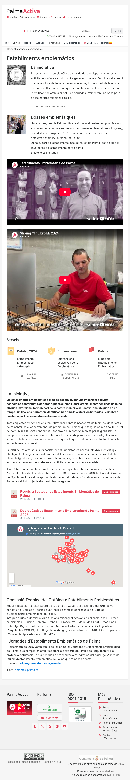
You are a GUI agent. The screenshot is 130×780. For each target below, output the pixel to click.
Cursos (43, 17)
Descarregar (111, 492)
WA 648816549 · (59, 36)
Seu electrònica (72, 42)
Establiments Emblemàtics (110, 729)
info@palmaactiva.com (83, 36)
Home (10, 49)
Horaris (119, 36)
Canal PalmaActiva (110, 717)
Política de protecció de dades (24, 761)
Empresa (56, 17)
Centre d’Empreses (109, 737)
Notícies (28, 42)
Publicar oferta (27, 17)
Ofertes (13, 17)
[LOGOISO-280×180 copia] (80, 714)
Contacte (106, 36)
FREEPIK (115, 774)
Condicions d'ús (53, 761)
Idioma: (105, 42)
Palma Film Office (112, 722)
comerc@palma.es (26, 670)
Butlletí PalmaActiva (110, 709)
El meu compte (73, 17)
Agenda (40, 42)
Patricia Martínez (105, 771)
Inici (7, 42)
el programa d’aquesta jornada (40, 663)
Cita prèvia (92, 42)
